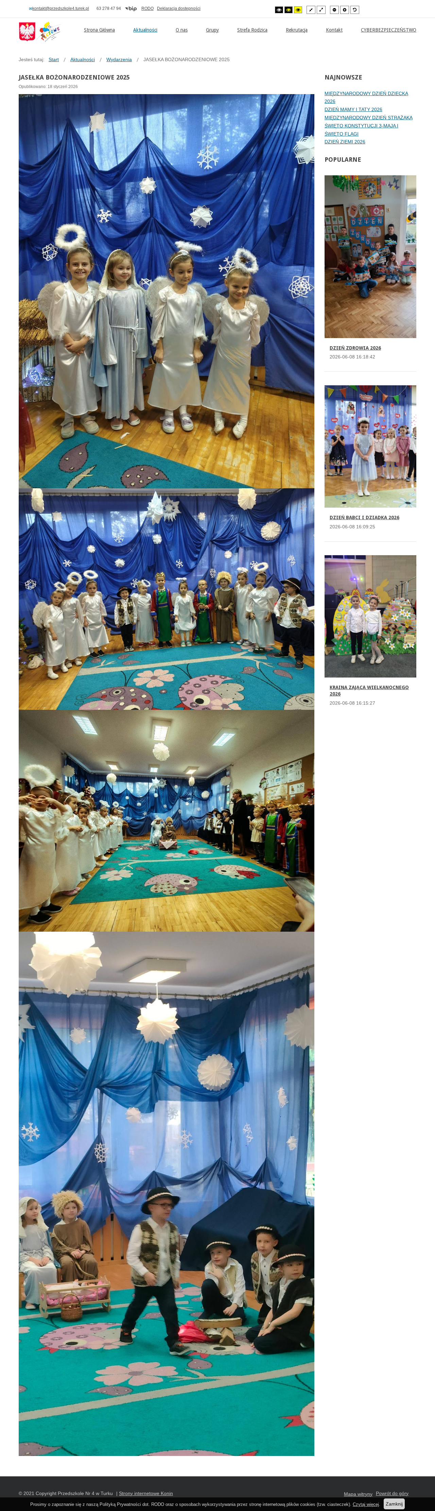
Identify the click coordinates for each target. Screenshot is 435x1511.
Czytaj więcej (366, 1504)
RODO (147, 8)
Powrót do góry (392, 1493)
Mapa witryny (358, 1494)
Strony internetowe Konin (146, 1493)
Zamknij (394, 1504)
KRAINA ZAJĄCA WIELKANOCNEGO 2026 (369, 691)
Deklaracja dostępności (179, 8)
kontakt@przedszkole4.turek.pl (60, 8)
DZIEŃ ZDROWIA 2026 (355, 348)
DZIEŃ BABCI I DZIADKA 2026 (364, 517)
